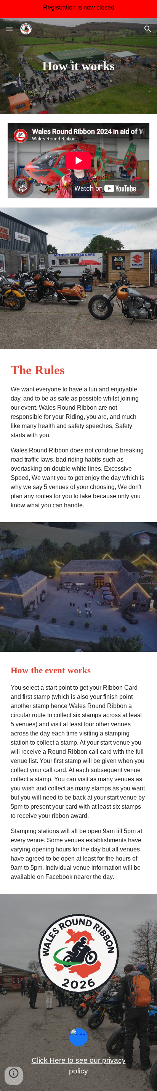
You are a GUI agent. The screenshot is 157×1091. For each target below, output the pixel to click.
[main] (78, 66)
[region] (78, 9)
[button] (9, 28)
